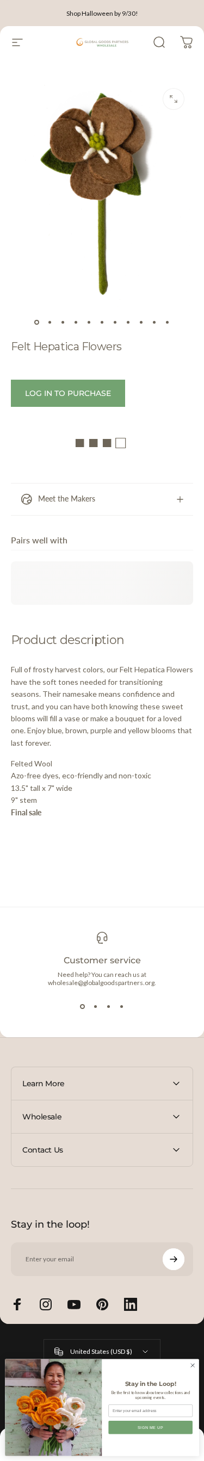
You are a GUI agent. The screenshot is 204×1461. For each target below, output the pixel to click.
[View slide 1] (82, 1006)
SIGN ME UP (151, 1427)
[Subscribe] (173, 1259)
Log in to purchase (68, 393)
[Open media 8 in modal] (173, 99)
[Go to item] (37, 322)
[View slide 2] (95, 1006)
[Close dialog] (192, 1365)
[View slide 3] (108, 1006)
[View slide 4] (121, 1006)
